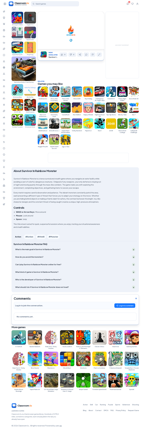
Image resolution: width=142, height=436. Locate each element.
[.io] (4, 92)
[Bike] (4, 117)
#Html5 (40, 237)
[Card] (4, 173)
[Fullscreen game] (99, 55)
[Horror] (4, 123)
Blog (84, 410)
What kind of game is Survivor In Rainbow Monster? (36, 272)
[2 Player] (4, 86)
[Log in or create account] (137, 4)
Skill (91, 405)
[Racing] (4, 80)
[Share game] (80, 55)
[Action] (4, 24)
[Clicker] (4, 142)
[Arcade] (4, 179)
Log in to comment (126, 306)
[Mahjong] (4, 198)
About (91, 410)
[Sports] (4, 55)
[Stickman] (4, 104)
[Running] (4, 42)
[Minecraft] (4, 204)
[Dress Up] (4, 160)
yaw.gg (59, 426)
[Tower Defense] (4, 185)
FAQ (112, 410)
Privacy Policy (121, 410)
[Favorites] (132, 4)
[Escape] (4, 191)
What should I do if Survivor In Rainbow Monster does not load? (42, 287)
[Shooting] (4, 67)
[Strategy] (4, 167)
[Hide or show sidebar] (4, 3)
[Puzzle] (4, 49)
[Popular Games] (4, 17)
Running (103, 405)
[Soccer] (4, 148)
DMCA (106, 410)
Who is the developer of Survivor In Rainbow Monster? (38, 279)
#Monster (53, 237)
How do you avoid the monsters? (29, 257)
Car (96, 405)
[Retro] (4, 111)
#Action (29, 237)
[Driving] (4, 129)
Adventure (126, 405)
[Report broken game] (92, 55)
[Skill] (4, 30)
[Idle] (4, 98)
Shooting (135, 405)
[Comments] (86, 55)
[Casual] (4, 154)
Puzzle (110, 405)
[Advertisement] (122, 45)
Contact (98, 410)
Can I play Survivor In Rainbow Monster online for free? (38, 264)
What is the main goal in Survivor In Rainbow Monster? (37, 249)
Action (18, 237)
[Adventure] (4, 61)
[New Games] (4, 11)
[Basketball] (4, 136)
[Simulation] (4, 73)
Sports (117, 405)
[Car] (4, 36)
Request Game (133, 410)
